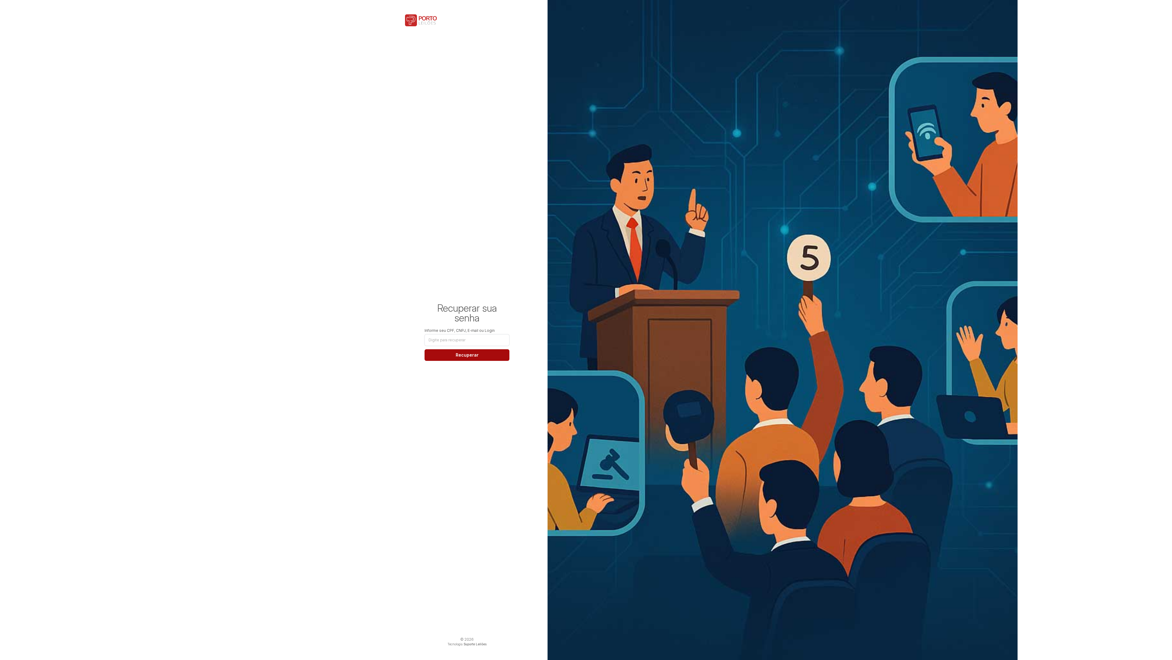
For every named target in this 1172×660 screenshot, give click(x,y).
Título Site (421, 20)
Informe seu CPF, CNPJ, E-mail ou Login (460, 330)
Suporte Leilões (475, 644)
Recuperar (467, 355)
